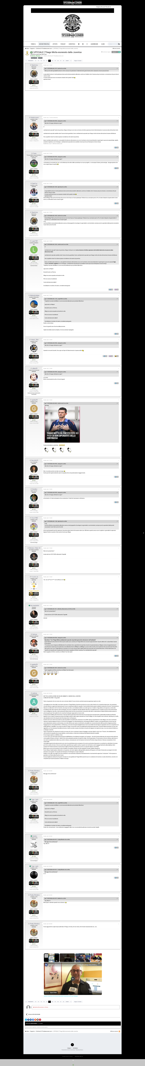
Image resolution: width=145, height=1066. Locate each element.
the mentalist (34, 605)
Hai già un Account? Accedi (103, 6)
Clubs (103, 44)
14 (41, 60)
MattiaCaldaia (34, 295)
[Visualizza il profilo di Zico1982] (34, 526)
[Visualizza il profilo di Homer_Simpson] (27, 53)
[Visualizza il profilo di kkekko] (34, 845)
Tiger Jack (34, 799)
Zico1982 (34, 518)
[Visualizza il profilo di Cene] (34, 163)
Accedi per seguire (106, 51)
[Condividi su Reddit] (35, 1020)
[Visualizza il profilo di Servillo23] (34, 469)
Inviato (48, 65)
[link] (46, 964)
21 (60, 60)
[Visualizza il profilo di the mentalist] (34, 614)
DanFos (59, 68)
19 (55, 60)
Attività (55, 44)
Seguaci (114, 52)
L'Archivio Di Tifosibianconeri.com (56, 55)
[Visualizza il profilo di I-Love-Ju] (34, 585)
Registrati (116, 6)
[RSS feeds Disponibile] (119, 1031)
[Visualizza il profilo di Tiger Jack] (34, 808)
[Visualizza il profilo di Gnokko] (34, 498)
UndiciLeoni (35, 117)
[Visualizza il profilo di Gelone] (34, 643)
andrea (34, 693)
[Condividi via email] (38, 1020)
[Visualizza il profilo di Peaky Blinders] (34, 779)
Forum (33, 44)
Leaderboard (94, 44)
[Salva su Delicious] (33, 1020)
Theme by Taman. (79, 1049)
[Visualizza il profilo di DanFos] (34, 192)
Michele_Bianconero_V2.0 (64, 608)
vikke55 (34, 368)
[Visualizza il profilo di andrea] (34, 702)
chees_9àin (35, 340)
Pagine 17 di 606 (77, 60)
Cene (34, 153)
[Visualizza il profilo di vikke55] (34, 377)
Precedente (30, 60)
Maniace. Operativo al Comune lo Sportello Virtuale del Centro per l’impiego (73, 964)
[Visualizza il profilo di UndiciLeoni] (34, 126)
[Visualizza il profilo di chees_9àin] (34, 348)
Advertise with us (79, 1056)
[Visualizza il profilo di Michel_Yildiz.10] (34, 557)
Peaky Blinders (35, 771)
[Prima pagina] (26, 61)
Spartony (35, 65)
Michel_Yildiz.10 (34, 548)
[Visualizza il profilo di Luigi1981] (34, 250)
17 (49, 60)
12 (35, 60)
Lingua (69, 1048)
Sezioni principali (44, 44)
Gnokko (34, 489)
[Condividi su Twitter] (26, 1020)
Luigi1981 (34, 241)
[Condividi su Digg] (31, 1020)
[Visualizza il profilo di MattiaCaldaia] (34, 304)
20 (57, 60)
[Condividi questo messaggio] (118, 65)
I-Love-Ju (34, 577)
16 (46, 60)
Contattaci (72, 44)
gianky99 (35, 400)
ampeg (59, 120)
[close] (73, 1060)
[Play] (82, 957)
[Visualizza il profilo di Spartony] (34, 74)
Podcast (63, 44)
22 (63, 60)
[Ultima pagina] (71, 61)
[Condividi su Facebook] (28, 1020)
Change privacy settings (67, 1056)
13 (38, 60)
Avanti (67, 60)
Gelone (34, 634)
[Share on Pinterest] (40, 1020)
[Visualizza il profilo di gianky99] (34, 408)
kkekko (34, 836)
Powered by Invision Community (68, 1049)
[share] (98, 963)
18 (52, 60)
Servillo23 (34, 460)
